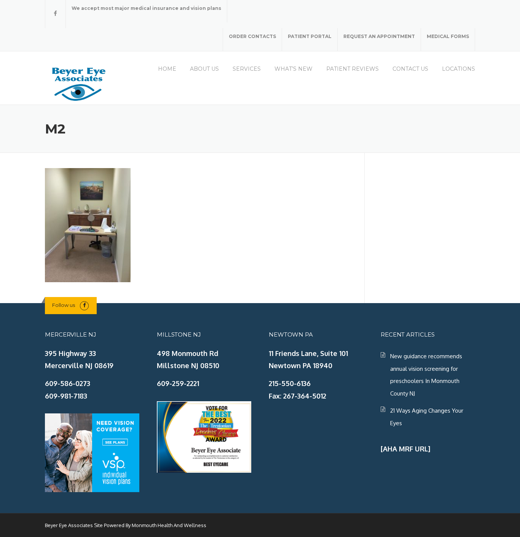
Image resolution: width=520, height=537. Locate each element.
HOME (167, 68)
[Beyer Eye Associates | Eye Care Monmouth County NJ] (79, 83)
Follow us (63, 305)
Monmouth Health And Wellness (169, 525)
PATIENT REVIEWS (352, 68)
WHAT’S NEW (293, 68)
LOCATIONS (458, 68)
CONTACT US (410, 68)
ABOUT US (204, 68)
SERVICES (247, 68)
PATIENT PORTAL (310, 36)
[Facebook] (55, 13)
